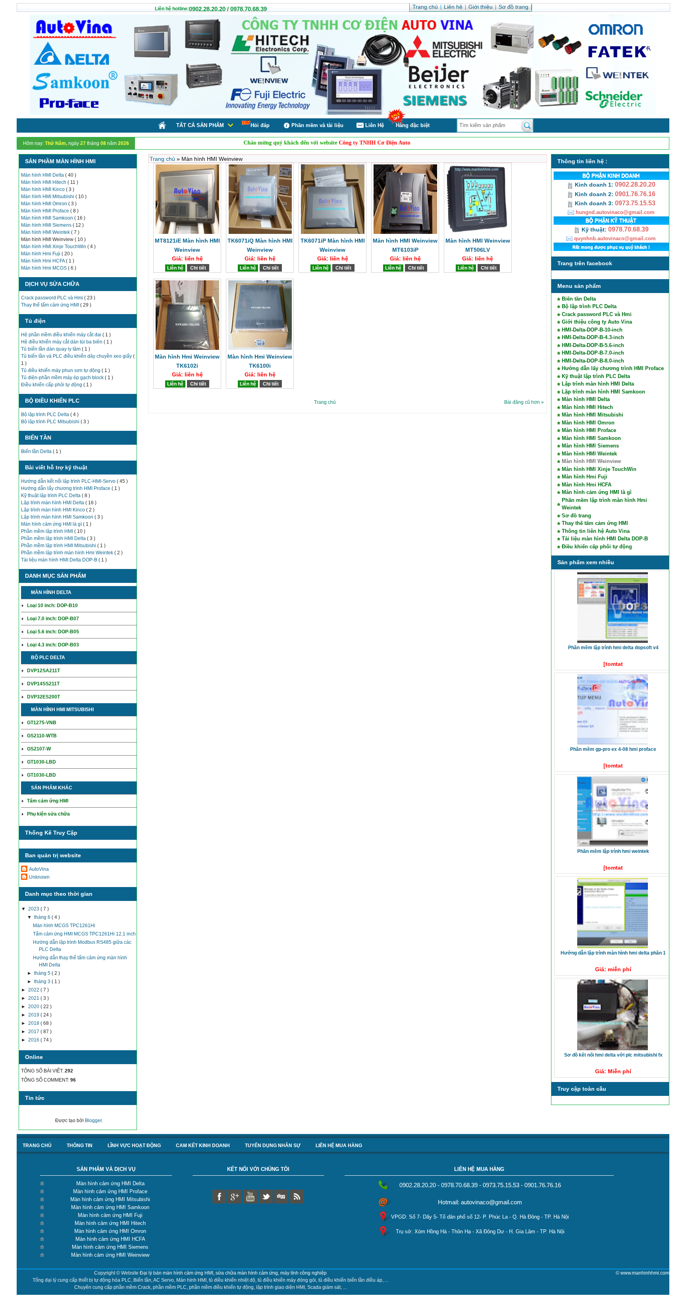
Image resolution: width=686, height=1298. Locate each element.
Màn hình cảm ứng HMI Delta (110, 1183)
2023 (34, 909)
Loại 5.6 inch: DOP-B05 (53, 632)
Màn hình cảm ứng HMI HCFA (110, 1239)
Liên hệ (175, 268)
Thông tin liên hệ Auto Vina (596, 531)
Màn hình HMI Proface (45, 211)
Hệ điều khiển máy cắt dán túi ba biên (62, 342)
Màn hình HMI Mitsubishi (48, 196)
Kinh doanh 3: (594, 203)
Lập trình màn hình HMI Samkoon (57, 517)
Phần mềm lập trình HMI (47, 531)
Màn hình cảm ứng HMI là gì (52, 524)
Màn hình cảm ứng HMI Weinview (110, 1255)
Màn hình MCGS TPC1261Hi (64, 925)
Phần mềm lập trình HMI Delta (54, 538)
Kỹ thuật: (594, 229)
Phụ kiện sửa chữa (48, 814)
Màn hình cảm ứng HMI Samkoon (110, 1207)
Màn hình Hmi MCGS (44, 268)
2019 (34, 1015)
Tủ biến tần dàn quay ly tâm (51, 349)
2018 (34, 1023)
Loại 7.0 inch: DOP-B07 (53, 618)
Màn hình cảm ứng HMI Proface (110, 1191)
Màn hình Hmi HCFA (43, 261)
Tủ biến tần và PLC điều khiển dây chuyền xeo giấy (77, 356)
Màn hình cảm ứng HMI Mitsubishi (110, 1199)
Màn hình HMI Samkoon (47, 218)
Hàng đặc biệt (413, 125)
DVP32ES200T (43, 697)
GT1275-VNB (41, 722)
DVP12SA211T (43, 670)
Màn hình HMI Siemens (47, 225)
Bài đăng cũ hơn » (524, 402)
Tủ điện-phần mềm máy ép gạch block (63, 377)
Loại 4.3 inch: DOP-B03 (53, 645)
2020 (34, 1006)
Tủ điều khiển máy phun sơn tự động (61, 370)
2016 (34, 1040)
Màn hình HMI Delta (43, 175)
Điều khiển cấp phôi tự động (52, 385)
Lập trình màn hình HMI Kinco (53, 510)
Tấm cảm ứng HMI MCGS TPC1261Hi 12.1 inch (84, 934)
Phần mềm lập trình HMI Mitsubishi (59, 545)
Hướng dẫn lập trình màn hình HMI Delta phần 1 (613, 953)
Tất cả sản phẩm (200, 125)
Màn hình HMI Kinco (43, 189)
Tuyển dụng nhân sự (273, 1145)
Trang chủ (163, 159)
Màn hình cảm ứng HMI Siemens (110, 1247)
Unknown (39, 877)
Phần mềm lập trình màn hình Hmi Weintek (67, 552)
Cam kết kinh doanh (203, 1145)
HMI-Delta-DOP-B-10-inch (592, 330)
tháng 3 (43, 981)
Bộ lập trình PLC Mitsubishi (51, 421)
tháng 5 (43, 973)
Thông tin (79, 1145)
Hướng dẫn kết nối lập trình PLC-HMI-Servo (69, 481)
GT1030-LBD (41, 762)
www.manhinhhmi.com (644, 1273)
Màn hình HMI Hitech (44, 182)
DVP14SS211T (43, 684)
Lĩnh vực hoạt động (134, 1145)
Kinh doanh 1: (594, 184)
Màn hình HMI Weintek (46, 232)
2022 (34, 990)
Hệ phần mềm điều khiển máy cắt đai (61, 335)
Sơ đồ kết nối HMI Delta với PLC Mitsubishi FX (613, 1055)
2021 (34, 998)
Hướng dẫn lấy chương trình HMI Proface (66, 488)
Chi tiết (82, 592)
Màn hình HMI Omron (44, 203)
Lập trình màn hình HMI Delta (53, 502)
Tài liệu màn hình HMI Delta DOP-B (59, 560)
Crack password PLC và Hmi (52, 298)
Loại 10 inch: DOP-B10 (52, 605)
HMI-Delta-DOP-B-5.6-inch (593, 345)
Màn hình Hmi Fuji (41, 254)
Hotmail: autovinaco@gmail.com (480, 1202)
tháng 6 (43, 917)
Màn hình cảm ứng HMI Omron (110, 1231)
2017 (34, 1031)
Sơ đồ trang (576, 516)
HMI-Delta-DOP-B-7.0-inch (593, 353)
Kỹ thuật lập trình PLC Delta (51, 495)
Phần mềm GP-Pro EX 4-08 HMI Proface (613, 749)
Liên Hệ (374, 125)
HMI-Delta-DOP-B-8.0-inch (593, 361)
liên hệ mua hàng (339, 1145)
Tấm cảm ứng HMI (47, 801)
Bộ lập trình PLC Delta (45, 414)
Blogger (93, 1120)
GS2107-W (39, 749)
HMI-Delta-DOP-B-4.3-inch (593, 337)
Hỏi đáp (260, 125)
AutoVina (39, 869)
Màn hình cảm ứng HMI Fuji (110, 1215)
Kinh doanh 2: (594, 194)
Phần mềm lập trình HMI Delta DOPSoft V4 (613, 647)
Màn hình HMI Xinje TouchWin (54, 246)
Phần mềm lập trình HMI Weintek (613, 851)
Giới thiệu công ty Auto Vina (597, 322)
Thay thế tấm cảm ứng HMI (50, 305)
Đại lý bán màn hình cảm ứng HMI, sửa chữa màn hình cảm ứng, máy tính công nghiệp (233, 1273)
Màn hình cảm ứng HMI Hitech (110, 1223)
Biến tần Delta (37, 451)
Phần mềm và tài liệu (317, 125)
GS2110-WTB (42, 736)
